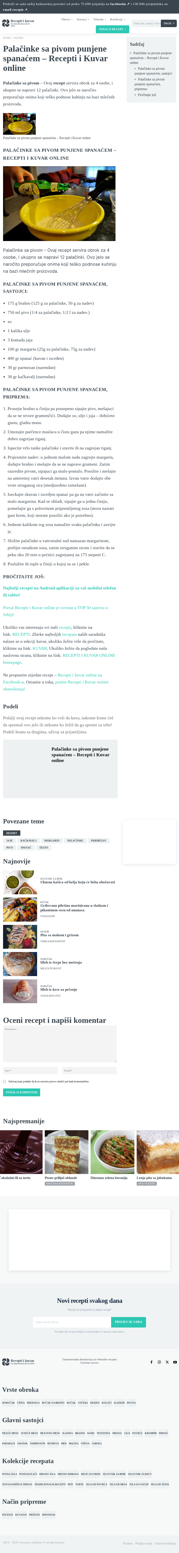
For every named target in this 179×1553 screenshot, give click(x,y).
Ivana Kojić (47, 916)
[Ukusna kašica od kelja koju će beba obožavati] (20, 882)
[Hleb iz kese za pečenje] (20, 991)
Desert (18, 38)
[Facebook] (56, 771)
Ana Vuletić (146, 1183)
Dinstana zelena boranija (109, 1178)
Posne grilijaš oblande (61, 1178)
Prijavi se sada (128, 1322)
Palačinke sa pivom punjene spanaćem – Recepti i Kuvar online (151, 58)
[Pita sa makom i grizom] (20, 937)
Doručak (46, 959)
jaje (9, 840)
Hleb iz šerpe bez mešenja (61, 962)
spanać (26, 847)
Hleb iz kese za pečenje (58, 989)
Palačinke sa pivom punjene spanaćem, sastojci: (153, 71)
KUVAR (40, 648)
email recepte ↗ (15, 9)
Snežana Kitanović (60, 1183)
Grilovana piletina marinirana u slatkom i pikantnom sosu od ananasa (74, 907)
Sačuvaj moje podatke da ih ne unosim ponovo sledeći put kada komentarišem (49, 1081)
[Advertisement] (149, 842)
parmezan (98, 840)
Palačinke (75, 840)
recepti (65, 627)
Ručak (44, 902)
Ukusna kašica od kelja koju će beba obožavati (77, 882)
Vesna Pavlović (50, 996)
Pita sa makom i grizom (59, 935)
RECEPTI (21, 634)
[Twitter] (66, 771)
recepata (69, 634)
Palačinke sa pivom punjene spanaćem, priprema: (149, 84)
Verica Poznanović (52, 941)
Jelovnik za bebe (51, 879)
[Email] (106, 771)
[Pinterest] (76, 771)
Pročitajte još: (147, 95)
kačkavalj (28, 840)
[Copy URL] (56, 781)
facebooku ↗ (120, 4)
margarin (52, 840)
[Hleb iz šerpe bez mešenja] (20, 964)
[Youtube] (175, 1362)
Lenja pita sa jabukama (154, 1178)
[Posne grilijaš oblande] (67, 1152)
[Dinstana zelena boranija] (112, 1152)
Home (7, 38)
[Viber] (96, 771)
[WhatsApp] (86, 771)
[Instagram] (159, 1362)
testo (43, 847)
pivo (9, 847)
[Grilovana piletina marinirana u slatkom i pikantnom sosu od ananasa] (20, 909)
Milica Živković (50, 968)
